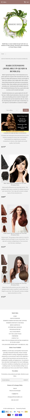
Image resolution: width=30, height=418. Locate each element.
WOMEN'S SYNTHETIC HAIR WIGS (15, 322)
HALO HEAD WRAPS (15, 331)
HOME (15, 316)
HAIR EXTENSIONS (15, 318)
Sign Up (26, 380)
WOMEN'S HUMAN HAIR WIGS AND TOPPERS (15, 320)
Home (2, 54)
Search (15, 388)
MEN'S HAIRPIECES (15, 325)
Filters (26, 110)
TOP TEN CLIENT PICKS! (15, 334)
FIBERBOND (15, 336)
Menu (4, 2)
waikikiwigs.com (11, 408)
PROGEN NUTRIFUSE (15, 329)
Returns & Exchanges (15, 390)
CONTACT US (15, 338)
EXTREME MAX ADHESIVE (15, 327)
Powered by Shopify (21, 408)
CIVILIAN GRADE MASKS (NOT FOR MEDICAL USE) (15, 344)
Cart (27, 2)
